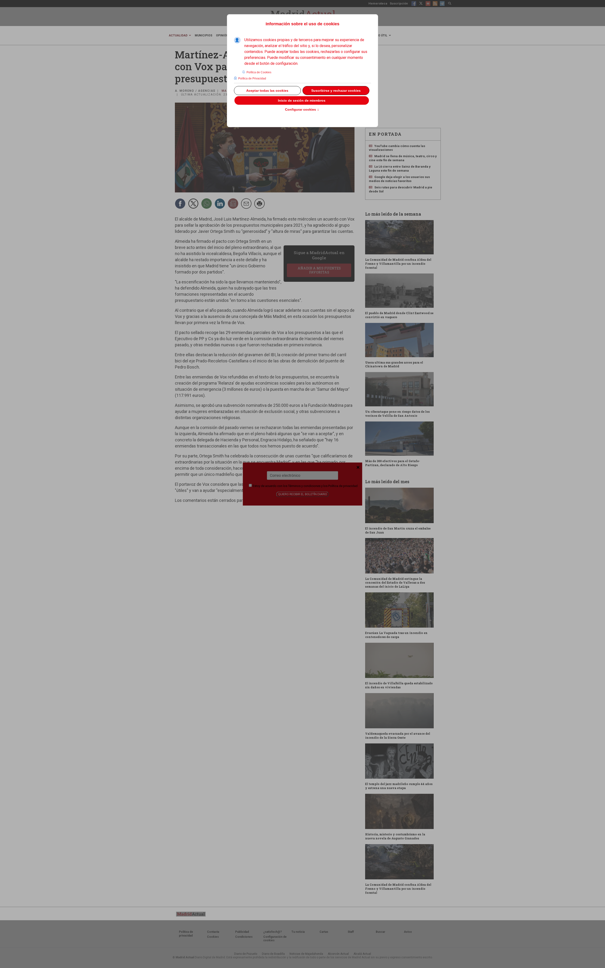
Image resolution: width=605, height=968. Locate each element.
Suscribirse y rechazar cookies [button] (336, 90)
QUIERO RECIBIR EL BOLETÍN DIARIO (302, 494)
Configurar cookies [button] (302, 110)
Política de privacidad (343, 485)
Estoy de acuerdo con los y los (305, 485)
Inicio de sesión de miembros (301, 100)
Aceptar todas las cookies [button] (267, 90)
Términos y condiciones (304, 485)
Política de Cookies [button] (258, 72)
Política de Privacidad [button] (252, 78)
